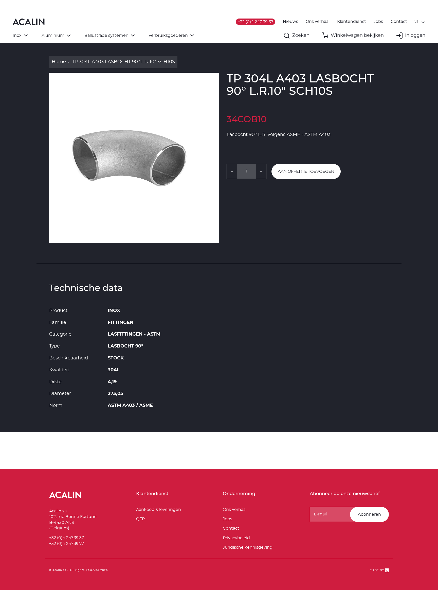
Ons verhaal (318, 22)
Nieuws (290, 22)
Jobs (378, 22)
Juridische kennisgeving (247, 547)
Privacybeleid (236, 538)
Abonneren (369, 514)
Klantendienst (351, 22)
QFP (140, 519)
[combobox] (419, 22)
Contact (399, 22)
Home (59, 62)
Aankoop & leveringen (158, 510)
